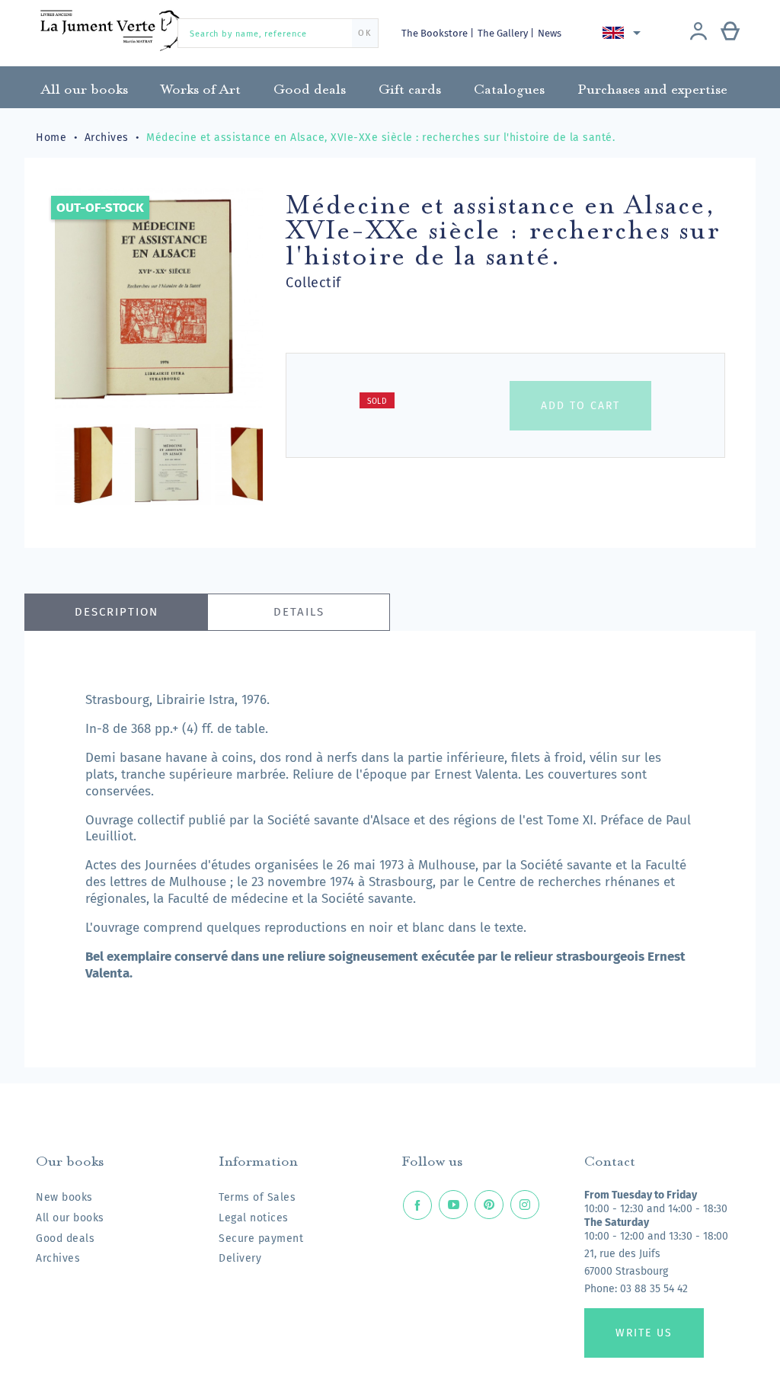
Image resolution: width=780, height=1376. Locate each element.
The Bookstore (435, 33)
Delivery (240, 1258)
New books (64, 1197)
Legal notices (254, 1217)
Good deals (65, 1238)
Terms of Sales (257, 1197)
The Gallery (504, 33)
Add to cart (580, 405)
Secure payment (261, 1238)
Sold (377, 401)
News (549, 33)
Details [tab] (298, 612)
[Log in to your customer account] (698, 32)
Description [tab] (116, 612)
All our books (70, 1217)
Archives (58, 1258)
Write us (644, 1332)
